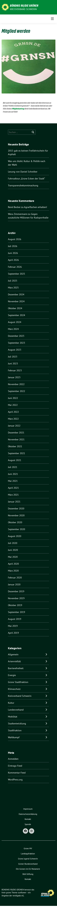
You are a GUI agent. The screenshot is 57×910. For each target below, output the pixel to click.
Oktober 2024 (15, 308)
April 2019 (13, 632)
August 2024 (14, 322)
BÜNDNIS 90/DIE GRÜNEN (24, 5)
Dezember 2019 (16, 591)
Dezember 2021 (16, 432)
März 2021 (13, 494)
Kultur (11, 702)
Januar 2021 (14, 501)
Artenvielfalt (14, 661)
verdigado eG (18, 895)
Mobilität (12, 716)
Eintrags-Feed (15, 765)
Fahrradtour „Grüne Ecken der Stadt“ (26, 178)
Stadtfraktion (14, 730)
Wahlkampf (13, 737)
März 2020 (13, 570)
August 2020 (14, 536)
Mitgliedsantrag (18, 109)
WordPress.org (15, 779)
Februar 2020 (15, 577)
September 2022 (16, 391)
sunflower (22, 892)
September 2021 (16, 453)
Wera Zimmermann (17, 214)
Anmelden (13, 758)
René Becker (14, 207)
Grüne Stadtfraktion (18, 682)
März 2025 (13, 287)
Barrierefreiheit (15, 668)
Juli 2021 (12, 467)
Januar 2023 (14, 377)
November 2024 (16, 301)
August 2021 (14, 460)
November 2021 (16, 439)
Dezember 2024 (16, 294)
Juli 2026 (12, 246)
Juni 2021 (13, 474)
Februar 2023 (15, 370)
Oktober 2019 (15, 605)
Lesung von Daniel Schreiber (22, 171)
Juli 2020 (12, 543)
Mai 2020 (13, 556)
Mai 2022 (13, 404)
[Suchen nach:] (22, 132)
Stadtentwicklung (17, 723)
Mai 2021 (13, 480)
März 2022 (13, 418)
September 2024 (16, 315)
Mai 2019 (13, 625)
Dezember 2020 (16, 508)
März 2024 (13, 329)
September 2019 (16, 612)
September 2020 (16, 529)
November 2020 (16, 515)
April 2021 (13, 487)
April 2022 (13, 411)
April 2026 (13, 259)
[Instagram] (31, 831)
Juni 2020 (13, 549)
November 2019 (16, 598)
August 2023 (14, 349)
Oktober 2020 (15, 522)
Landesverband (16, 709)
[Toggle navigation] (52, 18)
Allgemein (13, 654)
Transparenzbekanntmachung (23, 185)
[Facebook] (25, 831)
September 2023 (16, 342)
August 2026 (14, 239)
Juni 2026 (13, 253)
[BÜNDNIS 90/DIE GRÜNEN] (5, 6)
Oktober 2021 (15, 446)
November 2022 (16, 384)
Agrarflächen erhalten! (35, 207)
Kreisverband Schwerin (23, 9)
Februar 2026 (15, 266)
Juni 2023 (13, 363)
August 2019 (14, 619)
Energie (12, 675)
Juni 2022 (13, 398)
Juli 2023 (12, 356)
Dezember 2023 (16, 335)
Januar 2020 (14, 584)
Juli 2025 (12, 280)
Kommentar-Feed (17, 772)
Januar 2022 (14, 425)
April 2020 (13, 563)
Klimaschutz (14, 689)
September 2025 (16, 273)
